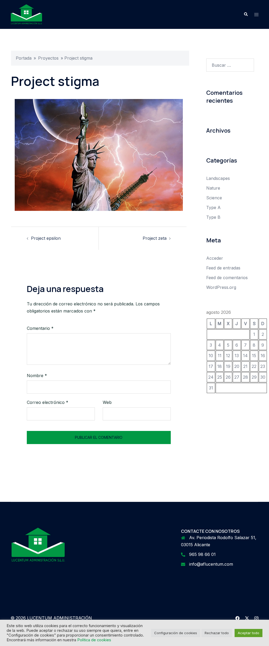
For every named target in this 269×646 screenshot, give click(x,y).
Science (214, 197)
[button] (246, 14)
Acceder (214, 258)
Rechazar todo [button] (217, 633)
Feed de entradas (223, 267)
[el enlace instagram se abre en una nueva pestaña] (256, 618)
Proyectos (48, 58)
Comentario (40, 328)
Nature (213, 188)
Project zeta (155, 238)
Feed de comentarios (227, 277)
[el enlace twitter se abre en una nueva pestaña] (247, 618)
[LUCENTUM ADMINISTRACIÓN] (26, 14)
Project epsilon (46, 238)
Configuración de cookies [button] (175, 633)
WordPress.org (221, 287)
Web (107, 402)
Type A (213, 207)
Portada (24, 58)
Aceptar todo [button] (248, 633)
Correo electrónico (47, 402)
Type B (213, 217)
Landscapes (218, 178)
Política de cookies (94, 640)
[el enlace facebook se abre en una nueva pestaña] (237, 618)
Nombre (37, 375)
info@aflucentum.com (211, 564)
